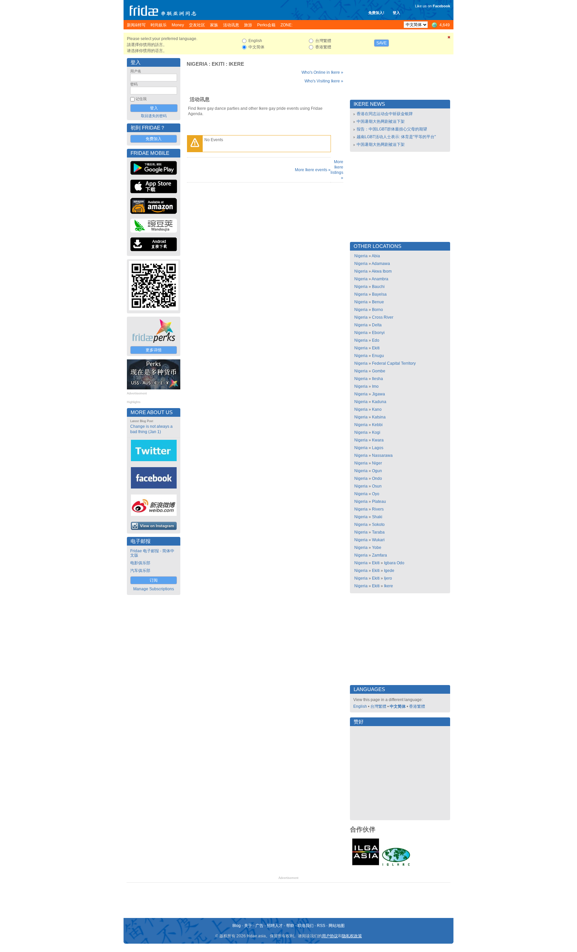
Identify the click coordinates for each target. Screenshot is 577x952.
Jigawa (378, 394)
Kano (377, 409)
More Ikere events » (313, 170)
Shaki (377, 517)
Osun (377, 486)
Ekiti (218, 64)
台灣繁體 (378, 706)
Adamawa (381, 263)
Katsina (379, 417)
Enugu (378, 355)
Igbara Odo (394, 563)
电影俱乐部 (140, 563)
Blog (236, 925)
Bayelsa (379, 294)
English (360, 706)
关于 (248, 925)
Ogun (377, 470)
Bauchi (378, 286)
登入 (396, 13)
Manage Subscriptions (153, 589)
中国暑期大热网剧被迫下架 (381, 121)
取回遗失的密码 (154, 116)
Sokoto (378, 524)
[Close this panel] (449, 38)
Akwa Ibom (382, 271)
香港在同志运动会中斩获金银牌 (385, 113)
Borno (377, 309)
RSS (321, 925)
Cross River (382, 317)
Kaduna (379, 401)
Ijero (388, 578)
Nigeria (197, 64)
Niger (377, 463)
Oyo (375, 494)
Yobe (376, 547)
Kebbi (377, 424)
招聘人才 (275, 925)
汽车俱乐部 (140, 570)
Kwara (378, 440)
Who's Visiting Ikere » (324, 81)
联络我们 (306, 925)
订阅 (154, 580)
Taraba (378, 532)
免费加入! (376, 13)
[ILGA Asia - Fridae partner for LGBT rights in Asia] (365, 865)
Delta (377, 325)
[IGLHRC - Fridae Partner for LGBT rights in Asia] (396, 865)
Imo (375, 386)
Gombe (378, 371)
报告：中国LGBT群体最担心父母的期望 (392, 129)
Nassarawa (382, 455)
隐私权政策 (352, 936)
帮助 (290, 925)
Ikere (236, 64)
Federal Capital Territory (394, 363)
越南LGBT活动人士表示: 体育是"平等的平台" (396, 136)
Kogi (376, 432)
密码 (134, 84)
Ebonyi (378, 332)
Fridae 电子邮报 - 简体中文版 (152, 553)
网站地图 (337, 925)
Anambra (380, 279)
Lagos (377, 447)
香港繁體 (417, 706)
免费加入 (154, 138)
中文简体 (398, 706)
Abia (376, 256)
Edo (375, 340)
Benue (378, 302)
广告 (259, 925)
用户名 (135, 71)
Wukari (378, 540)
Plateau (379, 501)
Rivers (378, 509)
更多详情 (154, 350)
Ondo (377, 478)
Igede (389, 570)
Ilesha (377, 378)
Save (381, 43)
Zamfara (379, 555)
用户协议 (330, 936)
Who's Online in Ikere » (322, 72)
